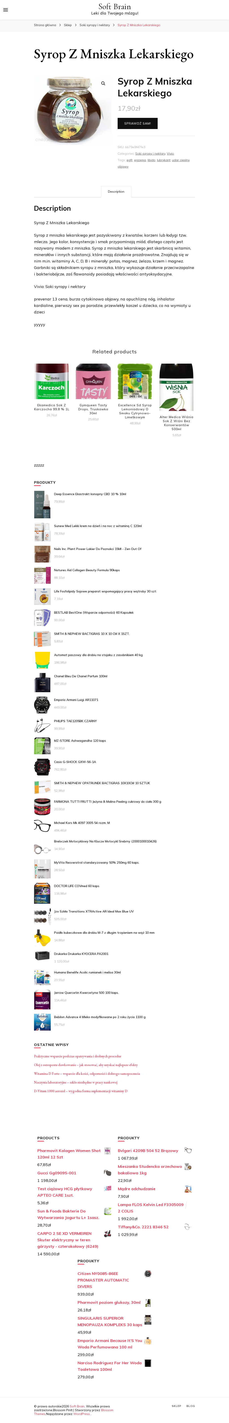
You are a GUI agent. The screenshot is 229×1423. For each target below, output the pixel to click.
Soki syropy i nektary (150, 154)
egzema (140, 160)
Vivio (170, 154)
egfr (130, 160)
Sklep (176, 1406)
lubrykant (163, 160)
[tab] (116, 191)
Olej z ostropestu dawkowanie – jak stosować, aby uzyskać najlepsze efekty (86, 1065)
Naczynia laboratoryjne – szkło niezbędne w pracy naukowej (75, 1082)
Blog (191, 1406)
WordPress (81, 1414)
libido (151, 160)
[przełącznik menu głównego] (5, 9)
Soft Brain (114, 7)
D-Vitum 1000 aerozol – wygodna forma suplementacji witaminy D (80, 1091)
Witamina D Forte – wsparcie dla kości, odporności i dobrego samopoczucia (87, 1073)
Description (116, 192)
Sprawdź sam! (137, 123)
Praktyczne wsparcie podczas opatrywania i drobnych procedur (77, 1056)
